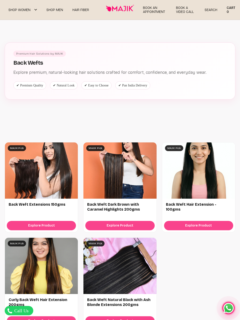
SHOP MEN (54, 10)
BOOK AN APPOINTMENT (154, 10)
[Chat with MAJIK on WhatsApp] (228, 308)
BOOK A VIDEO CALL (185, 10)
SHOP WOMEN (19, 10)
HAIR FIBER (80, 10)
